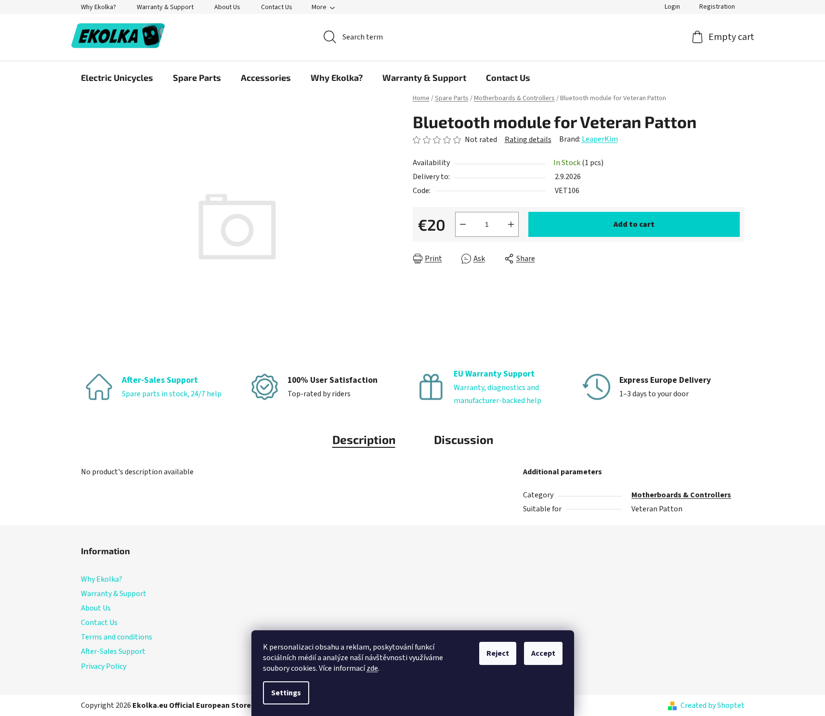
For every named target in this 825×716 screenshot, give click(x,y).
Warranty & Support (165, 7)
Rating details (528, 139)
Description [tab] (363, 439)
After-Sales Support (113, 651)
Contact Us (276, 7)
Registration (717, 7)
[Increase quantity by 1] (511, 224)
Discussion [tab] (463, 439)
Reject (497, 653)
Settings (286, 693)
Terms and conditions (116, 637)
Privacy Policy (103, 666)
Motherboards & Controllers (681, 495)
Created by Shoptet (713, 705)
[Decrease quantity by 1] (463, 224)
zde (372, 668)
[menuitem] (117, 77)
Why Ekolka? (98, 7)
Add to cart (634, 224)
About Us (227, 7)
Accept (543, 653)
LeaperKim (600, 139)
